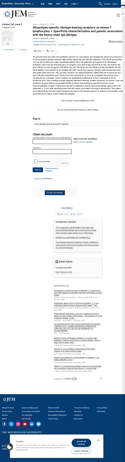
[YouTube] (24, 424)
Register (107, 4)
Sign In (115, 4)
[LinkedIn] (31, 424)
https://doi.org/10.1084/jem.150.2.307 (71, 45)
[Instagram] (18, 424)
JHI (65, 3)
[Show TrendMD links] (101, 378)
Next (23, 50)
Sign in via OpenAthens (43, 179)
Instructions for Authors (31, 411)
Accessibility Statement (57, 415)
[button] (39, 51)
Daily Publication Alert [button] (64, 272)
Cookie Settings (81, 451)
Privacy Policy (102, 408)
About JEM (26, 419)
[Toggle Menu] (118, 15)
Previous (8, 50)
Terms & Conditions (81, 408)
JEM (50, 3)
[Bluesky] (38, 424)
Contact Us (78, 415)
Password (36, 148)
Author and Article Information (45, 41)
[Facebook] (4, 424)
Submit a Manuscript (30, 408)
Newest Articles (8, 408)
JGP (58, 3)
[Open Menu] (18, 4)
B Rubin (35, 38)
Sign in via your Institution (83, 142)
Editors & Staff (53, 408)
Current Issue (7, 411)
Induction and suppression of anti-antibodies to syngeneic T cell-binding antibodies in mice (76, 359)
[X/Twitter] (11, 424)
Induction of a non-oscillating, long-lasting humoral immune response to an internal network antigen (74, 350)
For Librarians (27, 415)
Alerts (4, 419)
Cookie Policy (53, 419)
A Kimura (52, 38)
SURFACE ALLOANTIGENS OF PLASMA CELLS (73, 238)
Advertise (78, 411)
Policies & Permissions (56, 411)
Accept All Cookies (81, 442)
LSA (74, 3)
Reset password (52, 168)
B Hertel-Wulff (43, 38)
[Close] (98, 440)
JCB (42, 3)
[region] (57, 446)
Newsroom (78, 419)
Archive (5, 415)
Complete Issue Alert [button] (64, 267)
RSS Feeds (101, 411)
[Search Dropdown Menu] (100, 4)
